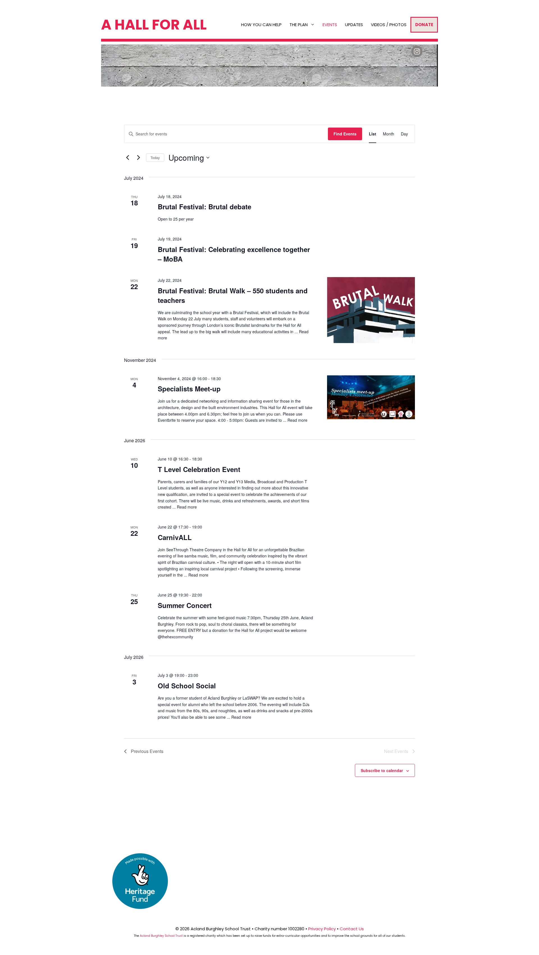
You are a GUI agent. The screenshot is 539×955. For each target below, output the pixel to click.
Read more (297, 420)
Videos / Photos (388, 25)
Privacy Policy (322, 929)
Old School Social (187, 685)
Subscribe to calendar (382, 770)
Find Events (345, 134)
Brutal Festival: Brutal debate (204, 206)
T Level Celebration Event (199, 469)
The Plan (298, 25)
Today (155, 157)
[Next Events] (138, 157)
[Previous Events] (127, 157)
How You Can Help (261, 25)
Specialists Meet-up (189, 388)
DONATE (424, 25)
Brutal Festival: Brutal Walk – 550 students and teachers (233, 295)
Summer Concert (185, 605)
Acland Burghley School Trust (161, 936)
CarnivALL (175, 537)
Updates (354, 25)
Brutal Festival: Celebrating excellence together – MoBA (234, 254)
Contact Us (352, 929)
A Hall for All (154, 25)
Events (330, 25)
